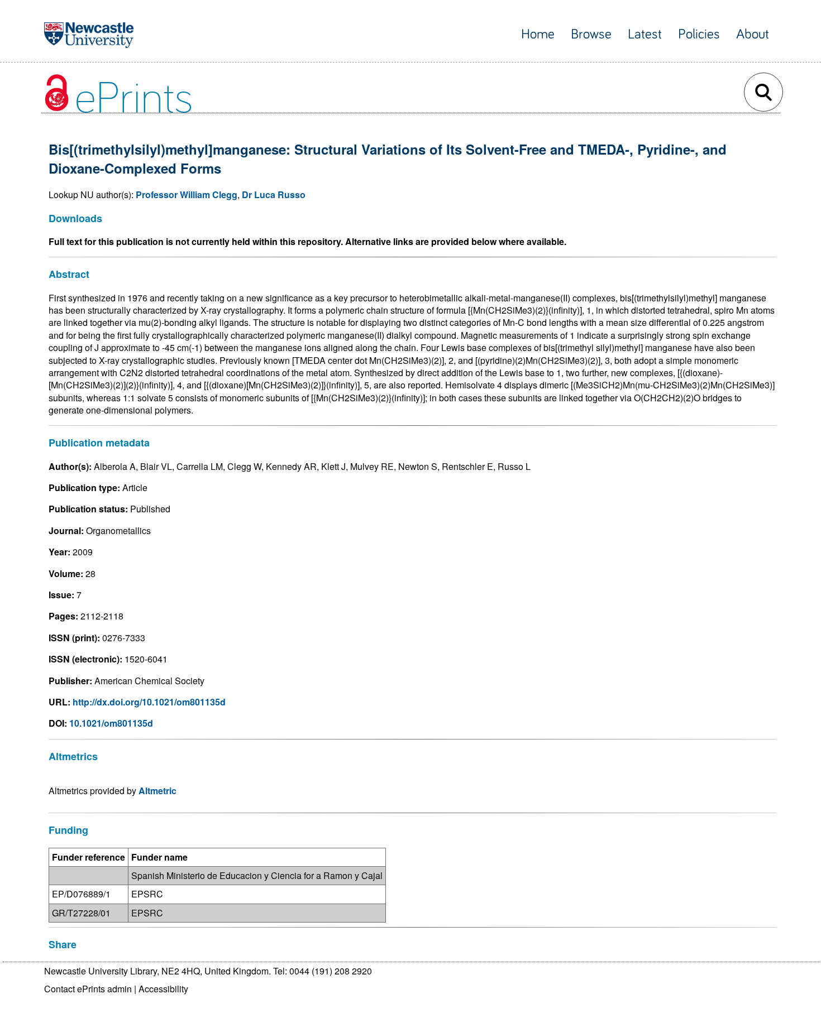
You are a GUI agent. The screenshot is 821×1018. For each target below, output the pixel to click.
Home (538, 34)
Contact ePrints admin (88, 988)
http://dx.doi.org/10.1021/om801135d (149, 701)
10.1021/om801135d (111, 723)
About (752, 34)
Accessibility (163, 988)
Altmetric (157, 790)
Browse (591, 34)
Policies (699, 34)
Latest (645, 34)
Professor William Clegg (186, 194)
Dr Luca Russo (274, 194)
